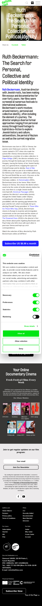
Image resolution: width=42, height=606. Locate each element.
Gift (3, 534)
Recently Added (28, 513)
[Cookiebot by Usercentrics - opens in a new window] (29, 255)
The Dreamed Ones (10, 218)
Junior (27, 529)
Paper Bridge (7, 158)
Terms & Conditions (8, 518)
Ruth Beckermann (11, 89)
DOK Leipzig (34, 417)
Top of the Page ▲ (32, 595)
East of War (30, 168)
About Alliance (7, 511)
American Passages (21, 192)
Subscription (6, 529)
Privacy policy (7, 516)
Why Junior (29, 532)
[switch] (36, 302)
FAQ (3, 537)
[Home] (7, 3)
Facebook (15, 45)
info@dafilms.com (15, 570)
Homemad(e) (24, 180)
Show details (29, 326)
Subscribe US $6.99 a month (20, 243)
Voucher (5, 532)
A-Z (24, 511)
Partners (5, 513)
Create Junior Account (29, 536)
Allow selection (21, 341)
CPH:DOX (5, 417)
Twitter (23, 45)
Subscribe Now (14, 591)
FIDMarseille (10, 435)
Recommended (28, 516)
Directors (26, 521)
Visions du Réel (30, 435)
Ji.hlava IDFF (20, 435)
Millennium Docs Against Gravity (25, 418)
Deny (21, 349)
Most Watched (27, 518)
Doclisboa (15, 417)
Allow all (21, 333)
